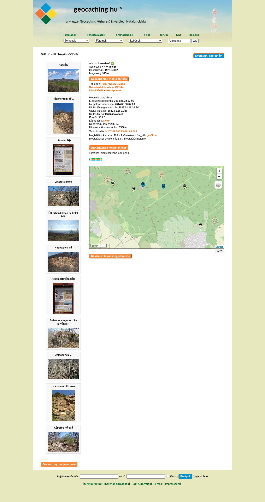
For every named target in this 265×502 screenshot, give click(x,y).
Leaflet (219, 246)
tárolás (174, 476)
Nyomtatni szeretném (208, 55)
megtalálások (97, 35)
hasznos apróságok (117, 484)
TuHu (104, 83)
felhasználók (125, 35)
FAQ (178, 35)
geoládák (70, 35)
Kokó (106, 120)
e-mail (158, 484)
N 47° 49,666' (109, 66)
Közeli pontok (113, 90)
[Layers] (218, 185)
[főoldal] (46, 14)
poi (148, 35)
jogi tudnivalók (141, 484)
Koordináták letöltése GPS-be (106, 87)
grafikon (152, 135)
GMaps (121, 83)
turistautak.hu (93, 484)
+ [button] (219, 171)
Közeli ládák (96, 90)
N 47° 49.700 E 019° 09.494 (121, 131)
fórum (164, 35)
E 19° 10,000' (110, 70)
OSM (112, 83)
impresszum (172, 484)
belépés (194, 35)
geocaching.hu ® (98, 9)
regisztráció (201, 476)
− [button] (219, 176)
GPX (220, 250)
